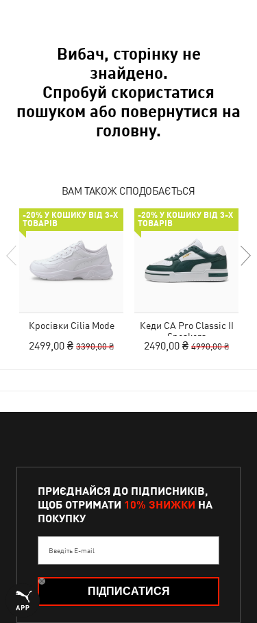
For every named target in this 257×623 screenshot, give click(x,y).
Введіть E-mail (72, 550)
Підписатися (129, 591)
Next (244, 255)
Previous (12, 255)
